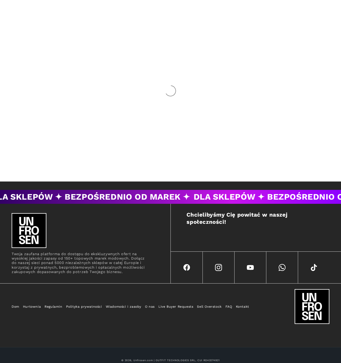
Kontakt (242, 306)
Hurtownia (32, 306)
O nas (150, 306)
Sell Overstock (209, 306)
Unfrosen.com (143, 360)
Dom (15, 306)
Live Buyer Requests (175, 306)
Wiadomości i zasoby (123, 306)
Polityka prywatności (84, 306)
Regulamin (53, 306)
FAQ (228, 306)
